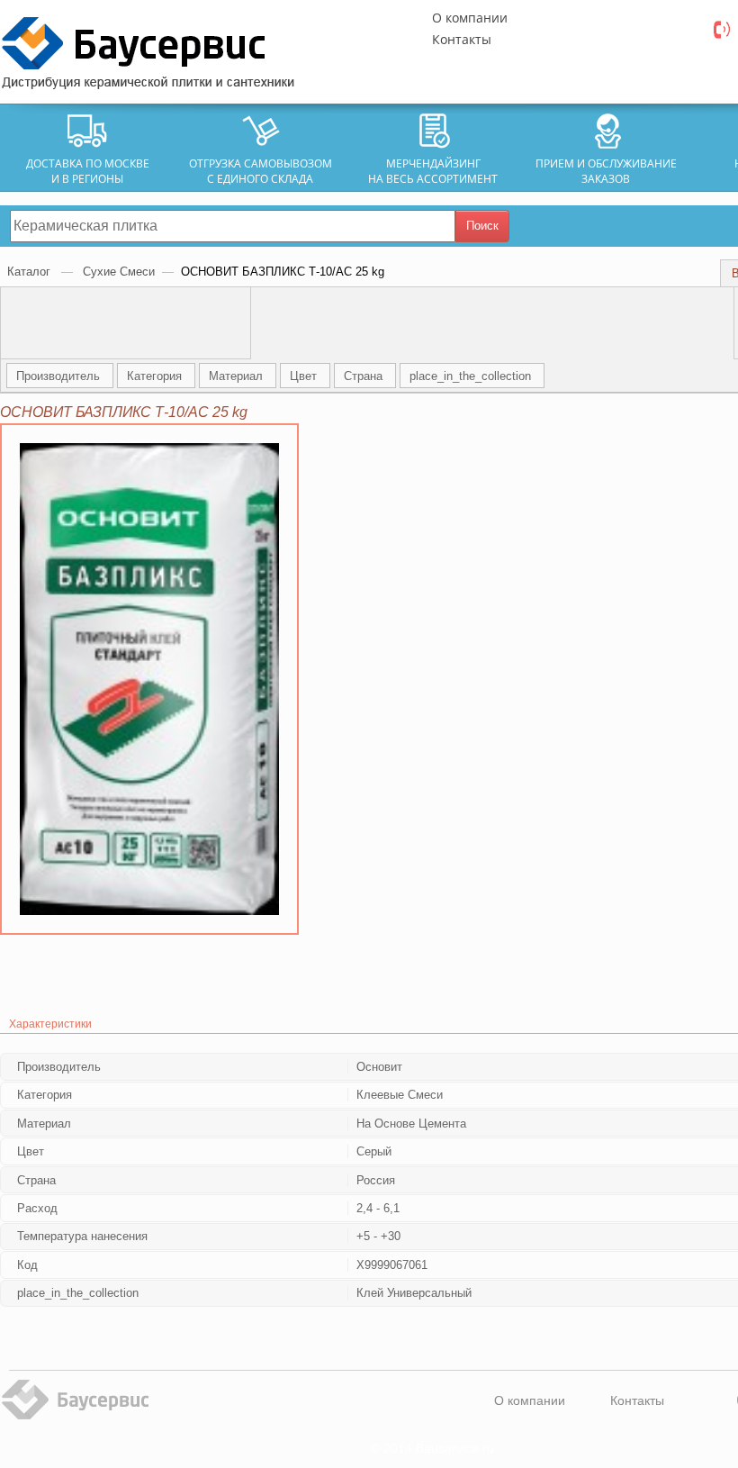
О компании (470, 17)
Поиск (482, 225)
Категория (156, 376)
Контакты (461, 39)
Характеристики (50, 1024)
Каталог (30, 271)
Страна (365, 376)
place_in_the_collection (472, 376)
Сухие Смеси (119, 271)
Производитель (60, 376)
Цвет (305, 376)
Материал (237, 376)
